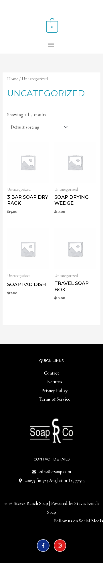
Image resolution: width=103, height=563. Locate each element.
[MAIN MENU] (51, 45)
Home (12, 78)
